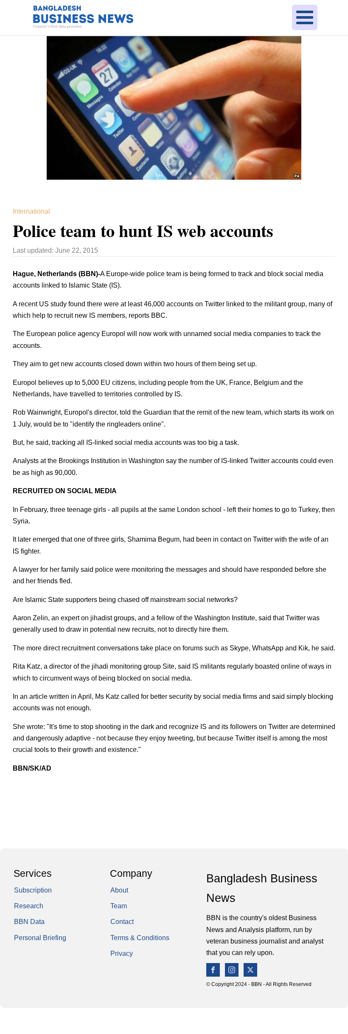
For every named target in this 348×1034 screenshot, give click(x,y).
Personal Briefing (40, 937)
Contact (122, 921)
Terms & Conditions (139, 937)
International (31, 211)
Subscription (33, 890)
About (119, 890)
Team (118, 906)
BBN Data (29, 921)
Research (28, 906)
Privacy (121, 953)
